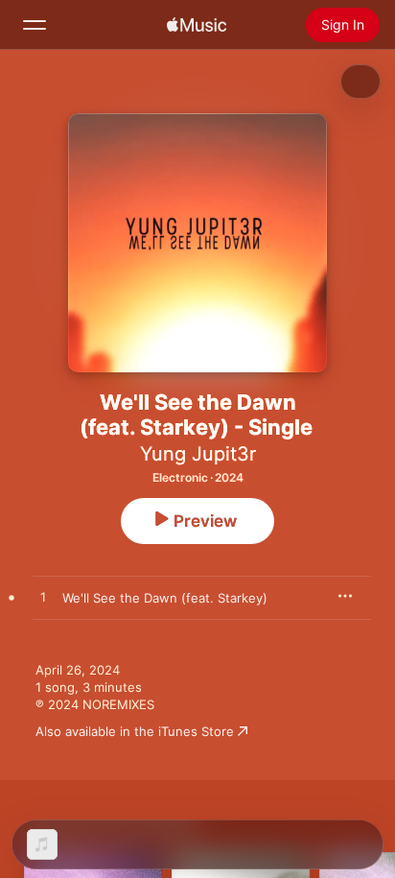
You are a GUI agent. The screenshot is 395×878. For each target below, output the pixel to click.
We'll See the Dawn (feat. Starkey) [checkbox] (164, 597)
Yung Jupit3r (198, 453)
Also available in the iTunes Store (134, 731)
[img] (196, 25)
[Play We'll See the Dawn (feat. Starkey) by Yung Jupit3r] (43, 597)
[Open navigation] (34, 25)
